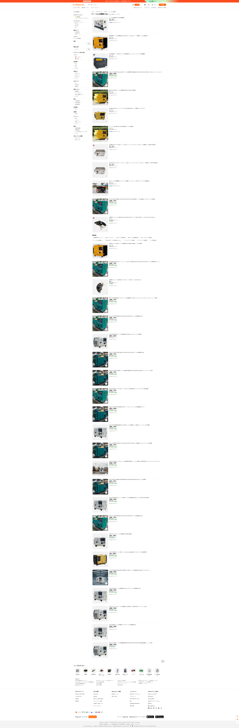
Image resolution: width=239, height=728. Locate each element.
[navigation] (82, 337)
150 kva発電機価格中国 (80, 683)
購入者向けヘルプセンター (135, 693)
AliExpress (102, 722)
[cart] (149, 4)
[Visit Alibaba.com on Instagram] (156, 708)
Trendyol (132, 722)
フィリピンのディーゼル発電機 (129, 240)
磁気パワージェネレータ (110, 237)
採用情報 (77, 701)
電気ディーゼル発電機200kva (133, 237)
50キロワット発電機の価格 (121, 237)
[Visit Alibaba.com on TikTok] (161, 708)
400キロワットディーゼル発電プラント (105, 680)
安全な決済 (95, 693)
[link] (237, 716)
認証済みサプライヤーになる (153, 701)
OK (88, 43)
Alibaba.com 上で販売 (152, 693)
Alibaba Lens (78, 716)
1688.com (107, 722)
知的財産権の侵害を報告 (134, 703)
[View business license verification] (130, 726)
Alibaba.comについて (79, 691)
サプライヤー (118, 22)
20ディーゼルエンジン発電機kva (146, 237)
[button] (133, 4)
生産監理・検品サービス (98, 703)
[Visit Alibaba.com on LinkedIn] (151, 708)
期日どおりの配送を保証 (98, 698)
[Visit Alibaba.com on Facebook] (148, 708)
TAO (129, 722)
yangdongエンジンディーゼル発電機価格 (84, 682)
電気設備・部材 (99, 11)
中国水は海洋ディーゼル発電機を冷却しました (113, 240)
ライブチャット (133, 696)
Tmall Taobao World (113, 722)
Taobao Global (124, 722)
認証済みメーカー (115, 693)
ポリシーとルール (96, 705)
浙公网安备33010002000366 (140, 726)
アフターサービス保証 (97, 701)
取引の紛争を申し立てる (134, 698)
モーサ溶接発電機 (153, 240)
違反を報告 (132, 705)
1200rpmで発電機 (121, 680)
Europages (137, 722)
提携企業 (149, 703)
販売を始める (150, 696)
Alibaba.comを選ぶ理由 (79, 693)
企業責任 (77, 698)
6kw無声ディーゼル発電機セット (146, 682)
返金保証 (95, 696)
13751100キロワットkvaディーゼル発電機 (126, 682)
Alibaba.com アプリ (133, 716)
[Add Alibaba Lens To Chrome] (92, 717)
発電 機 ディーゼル (143, 683)
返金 (131, 701)
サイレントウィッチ (121, 683)
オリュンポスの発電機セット (98, 240)
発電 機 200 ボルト (79, 685)
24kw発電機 (99, 683)
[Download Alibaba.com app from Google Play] (159, 717)
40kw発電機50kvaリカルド (81, 680)
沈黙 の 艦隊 (99, 685)
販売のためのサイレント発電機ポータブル (148, 680)
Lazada (119, 722)
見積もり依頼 (114, 696)
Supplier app (125, 716)
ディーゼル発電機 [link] (112, 11)
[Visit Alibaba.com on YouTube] (158, 708)
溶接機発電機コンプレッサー (98, 237)
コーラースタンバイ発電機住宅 (142, 240)
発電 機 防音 (120, 685)
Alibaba (92, 11)
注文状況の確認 (151, 698)
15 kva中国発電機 (100, 682)
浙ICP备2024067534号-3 (151, 726)
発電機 (105, 11)
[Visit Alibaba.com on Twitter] (153, 708)
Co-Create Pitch (78, 696)
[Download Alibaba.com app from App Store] (150, 717)
